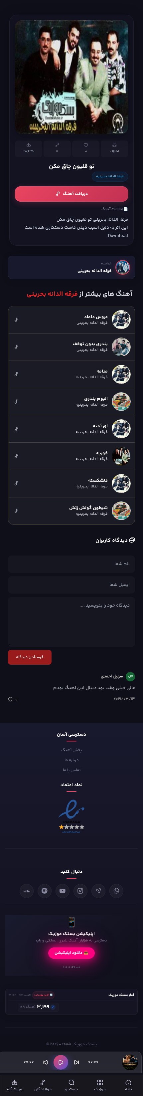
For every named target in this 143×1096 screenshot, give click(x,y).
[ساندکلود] (27, 891)
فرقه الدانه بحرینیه (110, 176)
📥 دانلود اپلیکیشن (71, 953)
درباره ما (72, 760)
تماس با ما (71, 770)
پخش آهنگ (71, 750)
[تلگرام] (98, 891)
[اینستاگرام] (80, 891)
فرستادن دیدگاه (30, 657)
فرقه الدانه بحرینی (94, 271)
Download (118, 235)
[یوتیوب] (63, 891)
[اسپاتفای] (45, 891)
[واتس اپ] (116, 891)
